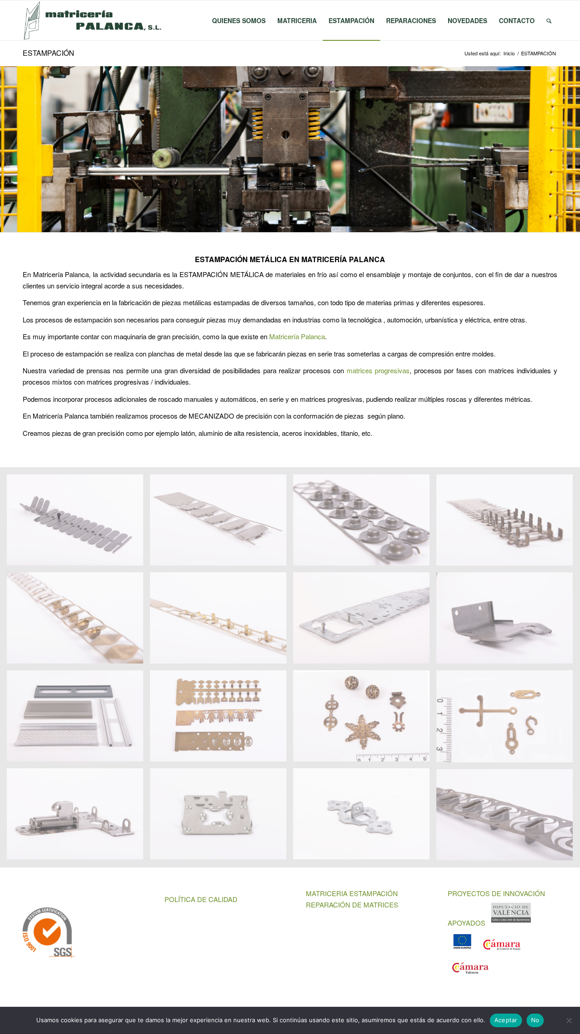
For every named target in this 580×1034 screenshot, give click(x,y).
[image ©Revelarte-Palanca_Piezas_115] (364, 719)
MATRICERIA (327, 893)
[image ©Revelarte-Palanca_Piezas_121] (508, 719)
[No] (568, 1020)
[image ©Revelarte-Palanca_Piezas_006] (364, 523)
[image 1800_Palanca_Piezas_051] (508, 818)
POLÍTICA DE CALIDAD (200, 899)
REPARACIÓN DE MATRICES (352, 904)
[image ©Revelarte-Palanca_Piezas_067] (78, 719)
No (535, 1020)
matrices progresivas (378, 370)
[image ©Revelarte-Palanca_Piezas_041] (364, 621)
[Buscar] (549, 20)
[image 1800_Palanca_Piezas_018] (78, 817)
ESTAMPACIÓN (48, 53)
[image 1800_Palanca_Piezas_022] (221, 817)
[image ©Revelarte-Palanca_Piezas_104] (221, 719)
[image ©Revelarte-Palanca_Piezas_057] (508, 621)
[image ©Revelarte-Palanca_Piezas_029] (78, 621)
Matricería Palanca (297, 336)
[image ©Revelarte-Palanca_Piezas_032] (221, 621)
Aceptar (505, 1020)
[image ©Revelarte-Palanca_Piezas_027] (508, 523)
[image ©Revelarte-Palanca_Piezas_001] (78, 523)
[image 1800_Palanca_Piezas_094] (364, 817)
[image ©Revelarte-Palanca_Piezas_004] (221, 523)
